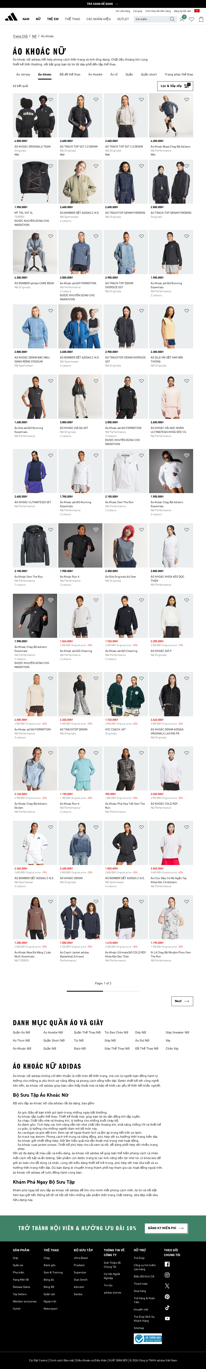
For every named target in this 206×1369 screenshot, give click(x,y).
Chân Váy (172, 1048)
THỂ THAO (72, 19)
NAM (26, 19)
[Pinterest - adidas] (178, 1297)
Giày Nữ (110, 1040)
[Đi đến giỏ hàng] (201, 19)
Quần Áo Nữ (21, 1032)
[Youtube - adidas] (178, 1319)
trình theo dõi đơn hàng (158, 11)
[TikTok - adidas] (178, 1308)
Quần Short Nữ (54, 1040)
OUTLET (123, 19)
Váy (168, 1040)
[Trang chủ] (11, 17)
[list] (103, 74)
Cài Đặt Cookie (38, 1360)
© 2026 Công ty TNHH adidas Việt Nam (153, 1360)
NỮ (38, 19)
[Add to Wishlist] (50, 100)
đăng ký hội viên (182, 11)
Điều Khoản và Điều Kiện (91, 1360)
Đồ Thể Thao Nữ (147, 1048)
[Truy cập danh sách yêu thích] (191, 19)
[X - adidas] (178, 1286)
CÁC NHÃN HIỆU (99, 19)
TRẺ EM (53, 19)
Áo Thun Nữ (21, 1040)
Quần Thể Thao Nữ (87, 1032)
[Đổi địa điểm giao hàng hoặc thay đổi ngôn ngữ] (197, 11)
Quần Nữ (49, 1048)
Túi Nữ (79, 1040)
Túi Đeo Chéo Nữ (116, 1032)
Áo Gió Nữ (142, 1040)
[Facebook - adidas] (178, 1264)
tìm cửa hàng (123, 11)
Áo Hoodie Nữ (53, 1032)
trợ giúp (137, 11)
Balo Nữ (80, 1048)
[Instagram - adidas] (178, 1275)
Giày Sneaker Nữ (177, 1032)
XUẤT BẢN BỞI (118, 1360)
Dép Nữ (140, 1032)
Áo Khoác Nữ (22, 1048)
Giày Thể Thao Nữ (117, 1048)
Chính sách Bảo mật (61, 1360)
